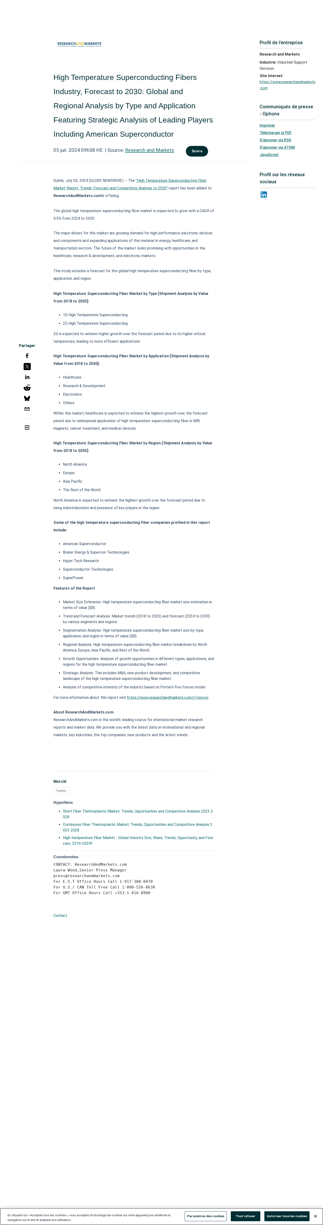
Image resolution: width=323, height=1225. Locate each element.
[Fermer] (315, 1216)
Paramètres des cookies (205, 1216)
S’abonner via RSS (275, 140)
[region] (161, 1216)
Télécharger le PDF (276, 133)
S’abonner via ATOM (277, 147)
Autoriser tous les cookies (287, 1216)
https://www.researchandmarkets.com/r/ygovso (167, 697)
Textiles (61, 790)
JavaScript (269, 155)
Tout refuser (245, 1216)
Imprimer (267, 125)
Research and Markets (149, 150)
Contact (60, 915)
